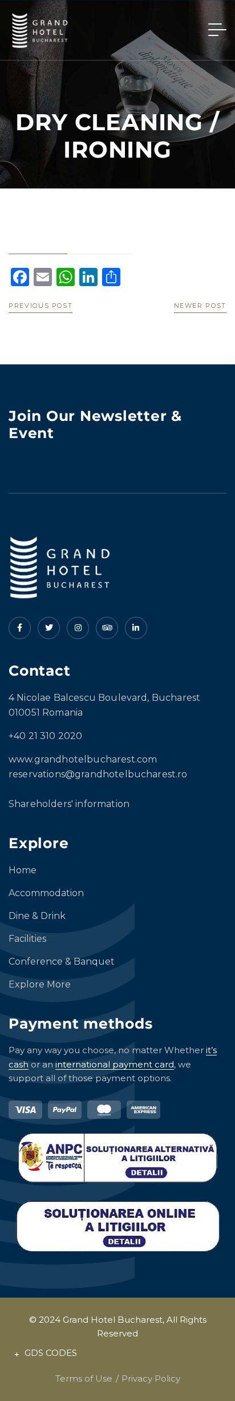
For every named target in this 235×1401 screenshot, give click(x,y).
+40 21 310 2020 (45, 735)
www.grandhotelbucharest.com (83, 759)
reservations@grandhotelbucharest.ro (98, 774)
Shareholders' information (69, 803)
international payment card (114, 1064)
